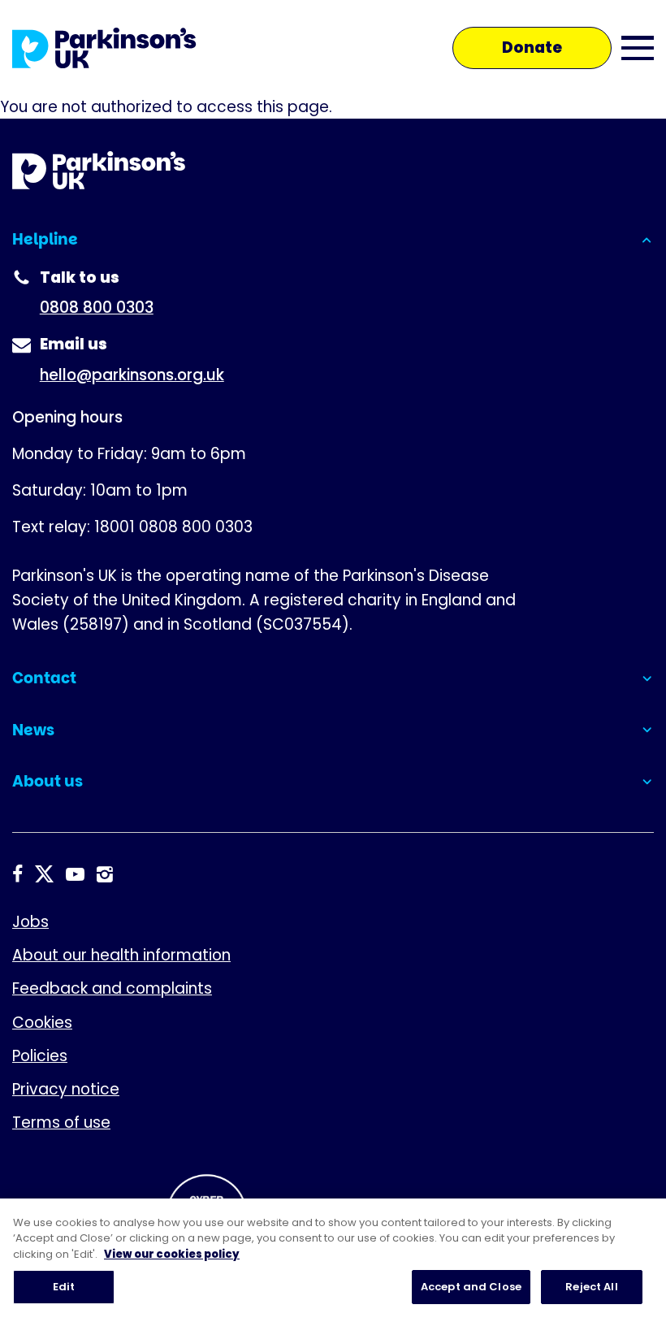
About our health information (121, 955)
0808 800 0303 (97, 308)
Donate (532, 48)
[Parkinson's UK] (104, 48)
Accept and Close (471, 1286)
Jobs (30, 922)
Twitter (44, 874)
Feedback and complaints (112, 988)
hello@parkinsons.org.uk (132, 375)
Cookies (42, 1023)
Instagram (105, 874)
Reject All (591, 1286)
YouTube (75, 874)
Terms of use (61, 1122)
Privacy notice (65, 1089)
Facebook (17, 874)
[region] (333, 1260)
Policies (39, 1056)
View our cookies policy (172, 1254)
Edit (64, 1286)
